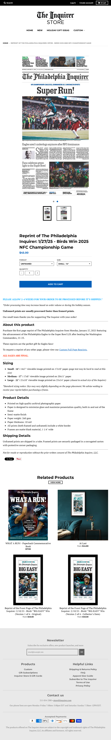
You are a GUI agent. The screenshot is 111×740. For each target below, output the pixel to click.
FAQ (83, 672)
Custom (28, 669)
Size (59, 260)
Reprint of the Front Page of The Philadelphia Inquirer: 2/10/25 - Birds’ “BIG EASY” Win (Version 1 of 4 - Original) (28, 611)
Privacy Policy (83, 685)
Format (23, 260)
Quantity (23, 269)
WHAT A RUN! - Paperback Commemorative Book (28, 545)
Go (82, 652)
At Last (83, 543)
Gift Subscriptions (28, 672)
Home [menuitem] (29, 30)
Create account (86, 3)
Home (5, 43)
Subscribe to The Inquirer (83, 679)
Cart (103, 3)
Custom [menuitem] (78, 30)
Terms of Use (83, 682)
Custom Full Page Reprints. (73, 349)
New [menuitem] (39, 30)
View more (55, 482)
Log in (73, 3)
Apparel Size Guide (83, 676)
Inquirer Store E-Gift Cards (28, 676)
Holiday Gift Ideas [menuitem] (58, 30)
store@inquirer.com (62, 700)
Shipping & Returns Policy (83, 669)
